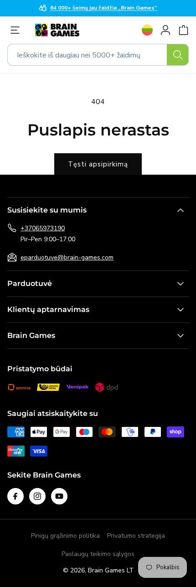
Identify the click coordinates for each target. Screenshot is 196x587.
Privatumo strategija (136, 535)
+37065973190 (43, 228)
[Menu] (17, 30)
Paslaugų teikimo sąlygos (98, 554)
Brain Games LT (111, 570)
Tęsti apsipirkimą (98, 164)
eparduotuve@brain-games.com (67, 257)
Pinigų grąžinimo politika (65, 535)
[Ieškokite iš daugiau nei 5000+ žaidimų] (178, 54)
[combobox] (98, 54)
